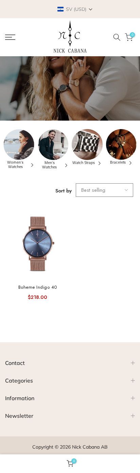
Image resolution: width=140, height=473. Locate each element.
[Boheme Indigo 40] (37, 244)
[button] (75, 9)
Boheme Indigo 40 (37, 287)
